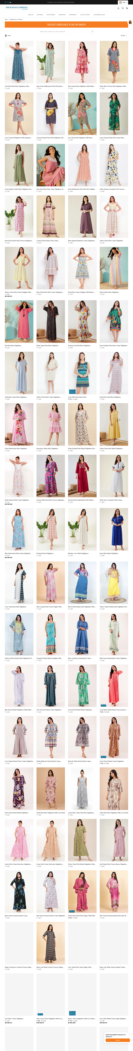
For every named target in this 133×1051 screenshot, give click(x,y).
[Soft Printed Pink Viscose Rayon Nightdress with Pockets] (114, 840)
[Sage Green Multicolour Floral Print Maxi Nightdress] (51, 62)
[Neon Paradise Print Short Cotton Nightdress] (114, 321)
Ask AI (118, 1040)
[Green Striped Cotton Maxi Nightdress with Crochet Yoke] (19, 165)
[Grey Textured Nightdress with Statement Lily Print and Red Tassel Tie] (19, 113)
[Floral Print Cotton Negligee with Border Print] (82, 268)
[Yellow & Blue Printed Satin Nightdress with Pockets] (19, 634)
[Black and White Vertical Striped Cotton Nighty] (114, 943)
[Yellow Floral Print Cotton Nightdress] (114, 216)
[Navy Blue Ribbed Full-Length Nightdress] (114, 994)
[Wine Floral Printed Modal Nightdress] (19, 788)
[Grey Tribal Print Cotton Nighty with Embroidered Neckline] (82, 943)
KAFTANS (40, 14)
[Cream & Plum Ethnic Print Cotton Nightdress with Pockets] (51, 216)
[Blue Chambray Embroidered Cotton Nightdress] (82, 634)
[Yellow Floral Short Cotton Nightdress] (51, 373)
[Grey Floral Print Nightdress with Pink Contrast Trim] (82, 113)
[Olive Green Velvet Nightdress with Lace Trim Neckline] (51, 994)
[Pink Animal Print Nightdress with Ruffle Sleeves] (82, 62)
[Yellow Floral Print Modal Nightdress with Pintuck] (82, 840)
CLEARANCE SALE (99, 14)
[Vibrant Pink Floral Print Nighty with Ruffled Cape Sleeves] (82, 891)
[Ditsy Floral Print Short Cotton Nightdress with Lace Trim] (51, 268)
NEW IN (30, 14)
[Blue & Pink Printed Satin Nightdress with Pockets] (82, 582)
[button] (9, 296)
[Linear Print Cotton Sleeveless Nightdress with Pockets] (82, 788)
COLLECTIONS (85, 14)
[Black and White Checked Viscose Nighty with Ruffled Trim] (51, 943)
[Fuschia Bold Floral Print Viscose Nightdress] (51, 476)
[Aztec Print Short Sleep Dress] (82, 373)
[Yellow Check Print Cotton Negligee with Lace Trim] (19, 268)
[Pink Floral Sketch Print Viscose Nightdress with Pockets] (19, 216)
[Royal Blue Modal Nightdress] (114, 529)
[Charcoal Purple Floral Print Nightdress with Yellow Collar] (51, 113)
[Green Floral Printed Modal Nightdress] (82, 685)
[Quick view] (31, 80)
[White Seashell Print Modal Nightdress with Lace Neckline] (82, 424)
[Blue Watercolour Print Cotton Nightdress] (19, 529)
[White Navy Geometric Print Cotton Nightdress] (114, 476)
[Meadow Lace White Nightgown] (82, 529)
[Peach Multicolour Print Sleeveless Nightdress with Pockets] (82, 165)
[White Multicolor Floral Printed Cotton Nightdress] (51, 737)
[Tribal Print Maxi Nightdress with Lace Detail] (51, 788)
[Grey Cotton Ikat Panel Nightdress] (19, 582)
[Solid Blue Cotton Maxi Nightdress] (19, 373)
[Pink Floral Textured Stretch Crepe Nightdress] (51, 891)
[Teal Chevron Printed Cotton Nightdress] (51, 685)
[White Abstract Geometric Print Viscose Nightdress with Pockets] (114, 165)
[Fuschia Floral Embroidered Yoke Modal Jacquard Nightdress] (82, 476)
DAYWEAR (62, 14)
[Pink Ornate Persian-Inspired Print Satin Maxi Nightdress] (114, 891)
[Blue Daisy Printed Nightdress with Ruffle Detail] (19, 685)
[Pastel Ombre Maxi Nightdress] (114, 268)
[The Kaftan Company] (16, 8)
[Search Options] (93, 31)
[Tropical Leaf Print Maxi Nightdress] (82, 321)
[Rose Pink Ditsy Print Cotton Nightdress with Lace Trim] (51, 165)
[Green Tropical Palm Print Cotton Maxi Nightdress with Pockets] (114, 113)
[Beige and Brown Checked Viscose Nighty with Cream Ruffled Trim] (19, 943)
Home (6, 19)
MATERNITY (73, 14)
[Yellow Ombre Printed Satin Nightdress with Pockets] (114, 582)
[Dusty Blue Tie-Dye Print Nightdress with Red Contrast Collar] (114, 62)
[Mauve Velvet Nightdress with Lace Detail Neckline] (82, 994)
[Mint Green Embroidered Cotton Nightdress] (114, 634)
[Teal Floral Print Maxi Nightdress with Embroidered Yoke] (19, 62)
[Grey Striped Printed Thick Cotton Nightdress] (19, 737)
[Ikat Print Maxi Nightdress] (19, 321)
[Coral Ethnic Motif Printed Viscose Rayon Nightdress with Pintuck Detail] (114, 685)
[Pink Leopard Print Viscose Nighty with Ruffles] (51, 582)
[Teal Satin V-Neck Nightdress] (19, 994)
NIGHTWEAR (51, 14)
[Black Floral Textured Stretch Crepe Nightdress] (19, 891)
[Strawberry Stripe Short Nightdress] (51, 424)
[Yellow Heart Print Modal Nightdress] (114, 424)
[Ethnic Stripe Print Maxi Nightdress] (51, 321)
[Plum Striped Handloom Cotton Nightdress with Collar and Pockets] (82, 216)
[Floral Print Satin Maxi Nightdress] (114, 373)
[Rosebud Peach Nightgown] (51, 529)
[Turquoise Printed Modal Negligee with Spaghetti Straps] (51, 634)
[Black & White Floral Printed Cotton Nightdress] (82, 737)
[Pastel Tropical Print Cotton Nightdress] (19, 476)
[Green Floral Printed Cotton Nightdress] (114, 737)
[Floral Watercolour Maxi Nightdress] (19, 424)
